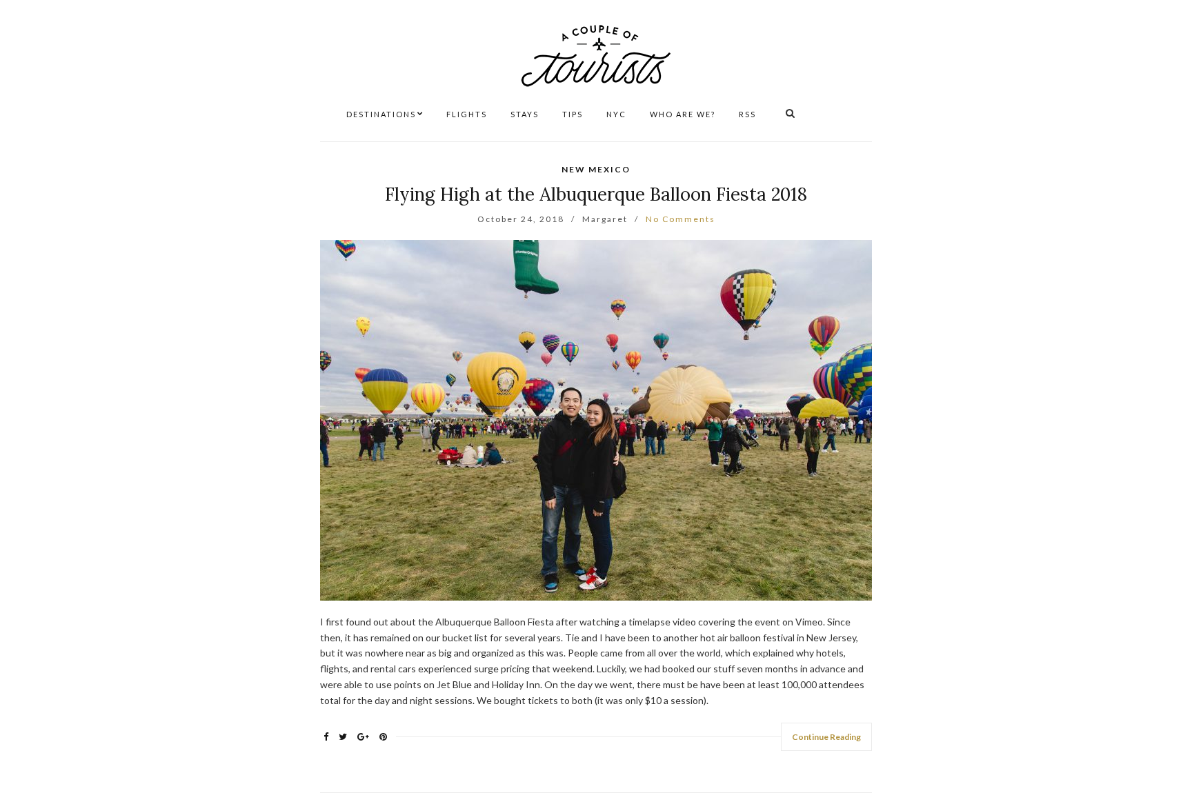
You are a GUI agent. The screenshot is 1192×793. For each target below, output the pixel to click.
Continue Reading (826, 737)
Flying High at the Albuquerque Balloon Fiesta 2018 (596, 194)
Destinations (381, 114)
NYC (616, 114)
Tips (572, 114)
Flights (466, 114)
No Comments (680, 219)
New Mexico (596, 169)
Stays (524, 114)
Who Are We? (682, 114)
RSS (747, 114)
